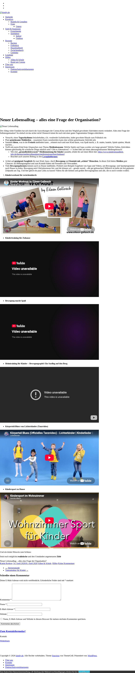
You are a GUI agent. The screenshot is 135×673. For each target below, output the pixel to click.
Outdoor (19, 38)
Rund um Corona (18, 62)
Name (3, 604)
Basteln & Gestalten (19, 22)
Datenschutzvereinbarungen (22, 69)
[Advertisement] (67, 94)
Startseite (9, 17)
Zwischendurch (17, 50)
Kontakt (14, 71)
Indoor (18, 36)
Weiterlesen (5, 641)
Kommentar (5, 600)
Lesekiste (9, 55)
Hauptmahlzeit (17, 48)
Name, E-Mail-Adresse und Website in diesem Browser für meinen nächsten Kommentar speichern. (44, 619)
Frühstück (15, 45)
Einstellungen (84, 672)
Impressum (9, 67)
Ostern (18, 26)
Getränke (14, 52)
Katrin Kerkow (6, 563)
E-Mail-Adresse (7, 609)
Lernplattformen (49, 156)
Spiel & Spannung (13, 29)
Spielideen (15, 33)
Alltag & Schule (17, 60)
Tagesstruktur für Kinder (16, 570)
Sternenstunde (12, 568)
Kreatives (9, 19)
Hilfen (8, 57)
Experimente (16, 31)
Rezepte (8, 41)
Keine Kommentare (66, 563)
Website (3, 614)
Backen (14, 43)
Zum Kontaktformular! (13, 631)
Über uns (9, 64)
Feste (13, 24)
